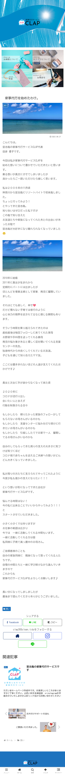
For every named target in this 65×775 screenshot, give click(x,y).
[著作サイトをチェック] (17, 635)
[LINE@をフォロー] (32, 644)
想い (8, 609)
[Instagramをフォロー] (47, 635)
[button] (52, 622)
